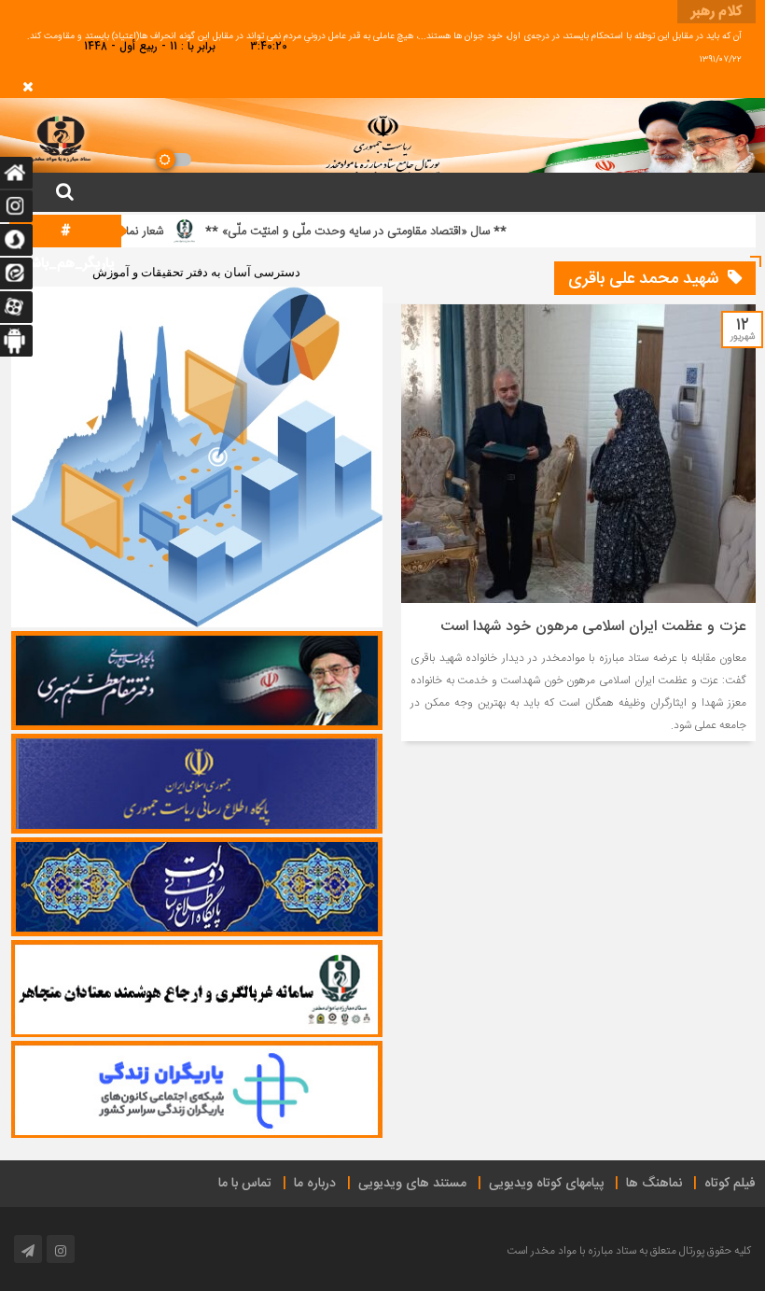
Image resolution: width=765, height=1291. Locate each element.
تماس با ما (244, 1183)
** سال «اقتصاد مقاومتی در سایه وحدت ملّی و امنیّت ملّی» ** (398, 231)
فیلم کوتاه (730, 1183)
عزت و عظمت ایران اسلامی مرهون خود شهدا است (593, 626)
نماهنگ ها (654, 1183)
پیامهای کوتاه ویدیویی (546, 1183)
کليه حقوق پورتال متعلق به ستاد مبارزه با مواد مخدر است (629, 1251)
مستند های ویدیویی (412, 1183)
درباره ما (315, 1183)
